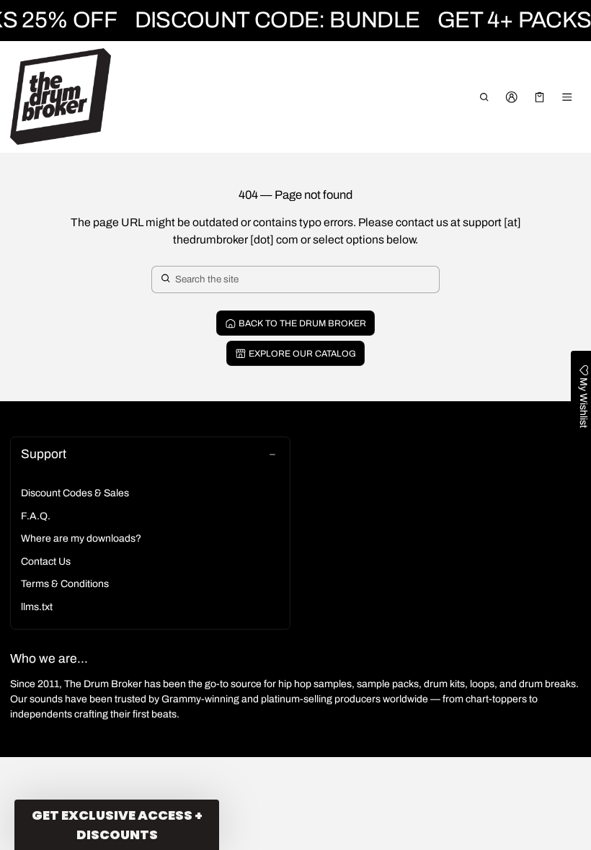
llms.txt (37, 606)
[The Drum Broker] (60, 96)
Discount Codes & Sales (75, 493)
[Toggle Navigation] (568, 97)
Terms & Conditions (65, 583)
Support (43, 454)
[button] (484, 97)
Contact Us (46, 561)
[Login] (512, 97)
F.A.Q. (35, 516)
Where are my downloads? (81, 538)
